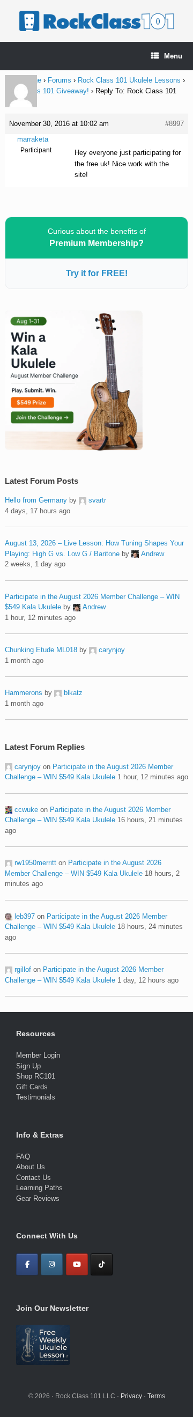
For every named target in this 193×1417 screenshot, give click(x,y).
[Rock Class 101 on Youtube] (77, 1264)
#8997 (174, 124)
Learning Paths (39, 1188)
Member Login (38, 1055)
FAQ (23, 1157)
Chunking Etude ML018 (41, 650)
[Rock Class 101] (96, 21)
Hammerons (23, 693)
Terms (156, 1396)
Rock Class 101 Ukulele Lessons (129, 80)
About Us (30, 1167)
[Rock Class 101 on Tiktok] (102, 1264)
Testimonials (35, 1097)
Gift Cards (32, 1087)
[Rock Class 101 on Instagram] (52, 1264)
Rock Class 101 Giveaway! (47, 91)
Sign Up (28, 1066)
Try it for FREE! (97, 273)
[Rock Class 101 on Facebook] (27, 1264)
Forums (59, 80)
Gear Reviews (38, 1198)
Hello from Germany (36, 500)
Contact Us (33, 1178)
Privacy (131, 1396)
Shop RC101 (35, 1076)
